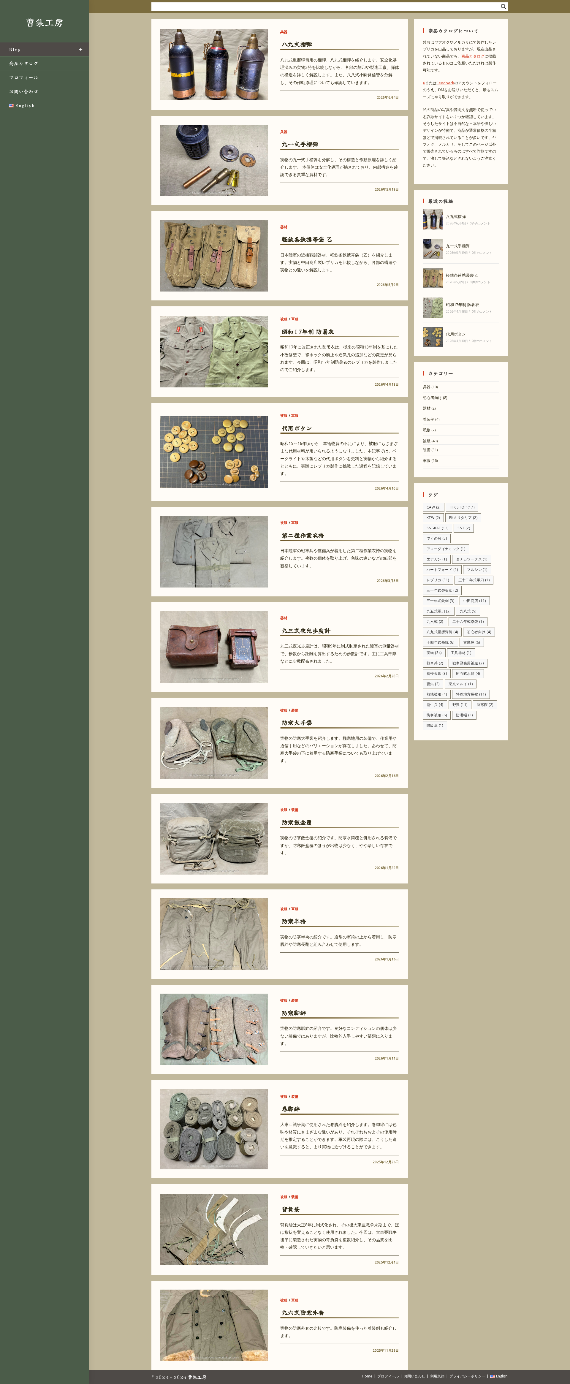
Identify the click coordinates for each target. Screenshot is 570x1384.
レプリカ (438, 579)
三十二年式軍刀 (474, 579)
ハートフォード (442, 569)
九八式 (468, 611)
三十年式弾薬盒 (442, 590)
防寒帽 (485, 704)
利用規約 (437, 1376)
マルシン (477, 569)
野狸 (460, 704)
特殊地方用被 (471, 694)
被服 (284, 319)
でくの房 (437, 538)
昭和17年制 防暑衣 (308, 331)
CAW (434, 507)
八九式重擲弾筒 (442, 631)
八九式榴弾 (297, 44)
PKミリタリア (463, 517)
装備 (295, 710)
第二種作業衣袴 (303, 535)
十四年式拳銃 (440, 642)
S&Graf (437, 528)
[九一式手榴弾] (433, 249)
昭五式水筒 (468, 673)
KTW (433, 517)
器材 (284, 226)
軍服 (295, 319)
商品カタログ (472, 56)
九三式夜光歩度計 (306, 630)
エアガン (437, 559)
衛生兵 (435, 704)
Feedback (445, 82)
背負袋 (291, 1209)
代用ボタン (297, 428)
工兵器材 (461, 652)
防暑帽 (464, 715)
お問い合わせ (414, 1376)
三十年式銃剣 (440, 600)
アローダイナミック (446, 548)
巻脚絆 (291, 1108)
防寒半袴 (294, 921)
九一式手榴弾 (300, 144)
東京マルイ (461, 683)
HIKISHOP (462, 507)
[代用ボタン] (433, 337)
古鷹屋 (471, 642)
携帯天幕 (437, 673)
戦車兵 (435, 663)
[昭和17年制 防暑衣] (433, 307)
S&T (463, 528)
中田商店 (474, 600)
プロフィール (388, 1376)
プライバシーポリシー (467, 1376)
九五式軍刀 (439, 611)
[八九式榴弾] (433, 219)
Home (367, 1376)
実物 (434, 652)
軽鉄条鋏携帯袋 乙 (307, 239)
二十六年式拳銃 (468, 621)
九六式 (435, 621)
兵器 (284, 31)
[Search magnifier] (503, 6)
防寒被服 (437, 715)
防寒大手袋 (297, 722)
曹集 (433, 683)
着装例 (428, 419)
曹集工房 (45, 22)
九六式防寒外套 (303, 1312)
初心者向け (432, 397)
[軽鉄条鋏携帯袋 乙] (433, 278)
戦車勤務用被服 (468, 663)
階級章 (435, 725)
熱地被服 (437, 694)
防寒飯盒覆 (297, 822)
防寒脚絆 (294, 1012)
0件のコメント (480, 223)
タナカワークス (471, 559)
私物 (426, 430)
